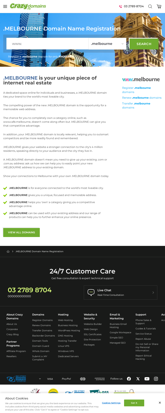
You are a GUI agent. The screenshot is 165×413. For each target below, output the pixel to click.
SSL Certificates (93, 334)
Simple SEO (116, 337)
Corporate (12, 329)
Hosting (63, 314)
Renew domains (141, 97)
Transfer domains (136, 105)
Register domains (136, 90)
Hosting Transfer (67, 340)
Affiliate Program (16, 351)
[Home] (8, 251)
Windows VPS (66, 351)
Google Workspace (120, 332)
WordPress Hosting (69, 330)
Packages (89, 344)
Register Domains (42, 320)
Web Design (91, 329)
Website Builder (93, 324)
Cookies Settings (111, 403)
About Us (11, 324)
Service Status (144, 333)
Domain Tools (40, 340)
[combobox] (31, 379)
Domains (38, 314)
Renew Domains (41, 325)
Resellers (11, 356)
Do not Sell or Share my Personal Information (147, 347)
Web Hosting (65, 320)
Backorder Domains (43, 335)
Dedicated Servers (68, 356)
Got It (134, 403)
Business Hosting (68, 325)
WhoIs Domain (40, 351)
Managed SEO (118, 342)
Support (141, 314)
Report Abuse (143, 338)
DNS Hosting (65, 335)
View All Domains (21, 232)
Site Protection (92, 339)
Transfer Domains (42, 330)
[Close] (159, 402)
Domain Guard (40, 346)
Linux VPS (63, 346)
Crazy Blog (12, 334)
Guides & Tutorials (146, 328)
